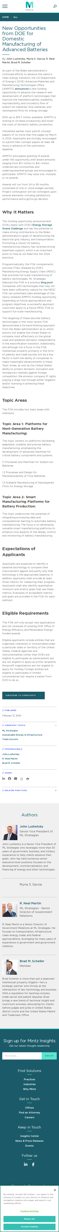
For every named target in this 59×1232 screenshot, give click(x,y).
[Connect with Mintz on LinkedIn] (26, 1166)
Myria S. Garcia (36, 59)
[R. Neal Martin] (9, 909)
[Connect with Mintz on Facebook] (33, 1166)
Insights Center (29, 1136)
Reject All (29, 1219)
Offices (29, 1108)
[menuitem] (6, 17)
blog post (47, 282)
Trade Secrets (10, 739)
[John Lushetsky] (9, 832)
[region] (29, 1208)
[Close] (55, 1190)
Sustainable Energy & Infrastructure (22, 735)
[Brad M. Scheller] (9, 967)
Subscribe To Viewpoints (21, 695)
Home (5, 17)
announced (22, 89)
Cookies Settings (29, 1211)
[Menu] (5, 6)
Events (29, 1146)
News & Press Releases (29, 1141)
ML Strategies (10, 731)
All (15, 17)
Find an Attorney (29, 1112)
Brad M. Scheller (21, 62)
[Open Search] (55, 6)
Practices (29, 1079)
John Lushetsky (15, 59)
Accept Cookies (29, 1227)
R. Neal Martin (10, 759)
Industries (29, 1084)
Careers (29, 1117)
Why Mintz (29, 1089)
